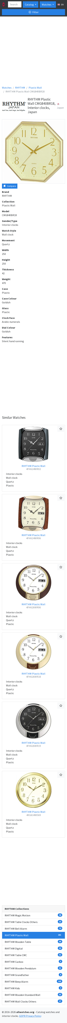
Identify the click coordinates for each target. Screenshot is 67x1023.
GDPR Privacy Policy (30, 1016)
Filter (35, 12)
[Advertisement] (33, 52)
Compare (11, 186)
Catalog (29, 4)
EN (62, 4)
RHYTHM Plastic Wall (33, 467)
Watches (47, 4)
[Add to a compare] (60, 429)
